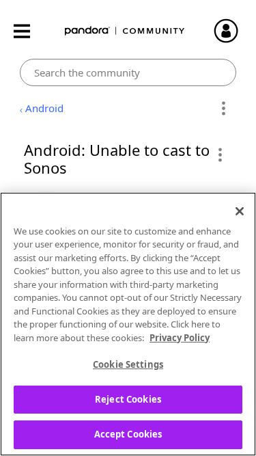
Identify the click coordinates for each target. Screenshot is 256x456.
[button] (219, 154)
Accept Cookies (128, 434)
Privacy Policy (180, 338)
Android (44, 108)
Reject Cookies (128, 399)
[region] (128, 324)
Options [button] (223, 109)
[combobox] (128, 72)
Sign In (232, 30)
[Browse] (29, 31)
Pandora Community (124, 31)
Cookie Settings (128, 364)
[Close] (240, 211)
